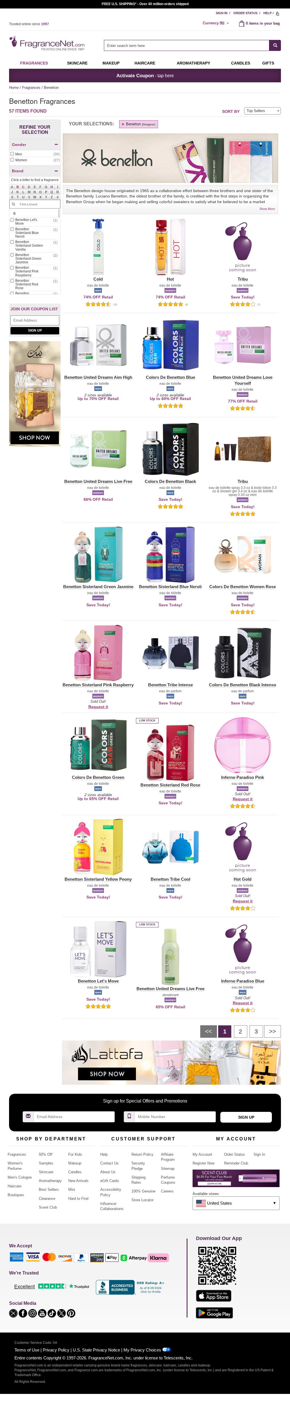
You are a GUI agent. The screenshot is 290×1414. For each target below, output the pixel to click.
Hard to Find (78, 1198)
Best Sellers (49, 1189)
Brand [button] (18, 171)
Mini (71, 1189)
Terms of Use (26, 1350)
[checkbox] (34, 154)
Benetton (140, 124)
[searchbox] (186, 45)
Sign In (221, 13)
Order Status (245, 13)
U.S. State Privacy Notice (96, 1350)
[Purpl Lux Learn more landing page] (236, 1180)
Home (14, 87)
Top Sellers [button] (256, 111)
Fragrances (34, 63)
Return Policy (142, 1154)
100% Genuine (143, 1191)
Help (267, 13)
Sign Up (35, 330)
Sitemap (167, 1168)
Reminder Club (236, 1163)
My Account (202, 1154)
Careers (167, 1191)
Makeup (111, 63)
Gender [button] (19, 144)
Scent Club (48, 1207)
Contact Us (109, 1163)
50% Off (45, 1154)
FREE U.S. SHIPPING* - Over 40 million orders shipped (145, 4)
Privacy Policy (56, 1350)
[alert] (217, 23)
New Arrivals (78, 1181)
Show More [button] (267, 208)
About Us (108, 1172)
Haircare (145, 63)
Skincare (77, 63)
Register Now (203, 1163)
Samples (46, 1163)
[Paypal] (81, 1257)
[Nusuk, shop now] (35, 396)
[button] (18, 187)
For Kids (75, 1154)
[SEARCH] (275, 45)
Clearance (47, 1198)
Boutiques (16, 1195)
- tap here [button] (145, 75)
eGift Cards (109, 1181)
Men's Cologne (20, 1177)
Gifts (268, 63)
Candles (75, 1172)
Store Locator (142, 1200)
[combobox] (192, 45)
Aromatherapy (50, 1181)
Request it (98, 706)
